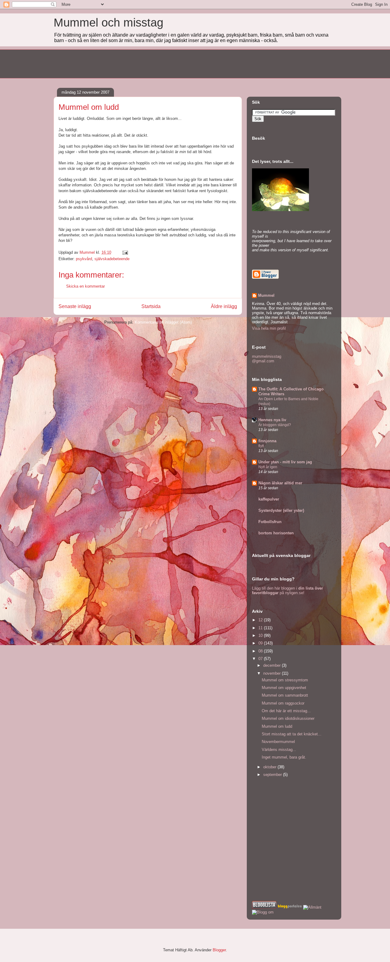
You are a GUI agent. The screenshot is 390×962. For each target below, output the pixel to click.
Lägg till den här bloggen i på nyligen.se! (287, 590)
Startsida (151, 306)
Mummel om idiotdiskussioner (288, 718)
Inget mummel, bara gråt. (284, 757)
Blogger (219, 950)
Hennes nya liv (272, 420)
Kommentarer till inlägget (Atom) (163, 322)
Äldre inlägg (224, 306)
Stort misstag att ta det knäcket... (291, 734)
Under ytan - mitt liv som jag (285, 462)
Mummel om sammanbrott (285, 695)
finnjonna (267, 441)
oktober (270, 767)
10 (261, 635)
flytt (261, 446)
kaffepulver (268, 499)
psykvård (84, 259)
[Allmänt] (312, 907)
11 (261, 628)
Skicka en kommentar (85, 286)
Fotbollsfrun (270, 521)
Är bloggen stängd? (274, 425)
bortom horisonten (276, 533)
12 (261, 620)
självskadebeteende (111, 259)
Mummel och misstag (108, 22)
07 (261, 658)
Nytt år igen (267, 467)
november (272, 673)
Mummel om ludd (277, 726)
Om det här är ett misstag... (286, 711)
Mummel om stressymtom (285, 680)
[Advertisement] (164, 63)
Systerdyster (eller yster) (281, 510)
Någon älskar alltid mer (280, 483)
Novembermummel (278, 741)
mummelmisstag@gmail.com (266, 358)
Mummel (266, 295)
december (272, 665)
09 (261, 643)
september (273, 774)
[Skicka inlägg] (124, 252)
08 (261, 651)
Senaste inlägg (74, 306)
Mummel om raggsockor (283, 703)
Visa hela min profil (269, 328)
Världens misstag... (279, 749)
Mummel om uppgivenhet (284, 687)
